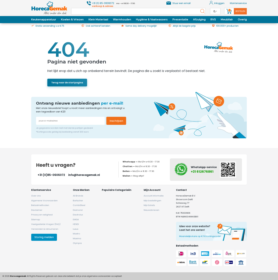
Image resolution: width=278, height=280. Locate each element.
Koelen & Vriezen (72, 19)
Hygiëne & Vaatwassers (152, 19)
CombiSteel (79, 205)
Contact (181, 190)
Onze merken (81, 190)
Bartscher (78, 200)
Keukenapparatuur (43, 19)
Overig (242, 19)
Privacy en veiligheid (42, 214)
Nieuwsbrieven (151, 210)
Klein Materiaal (98, 19)
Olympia (77, 243)
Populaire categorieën (116, 190)
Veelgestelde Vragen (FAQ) (45, 224)
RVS (213, 19)
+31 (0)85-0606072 (51, 175)
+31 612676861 (202, 171)
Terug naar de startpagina (67, 82)
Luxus (75, 229)
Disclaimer (36, 210)
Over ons (36, 195)
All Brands (78, 195)
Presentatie (180, 19)
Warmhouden (122, 19)
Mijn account (152, 190)
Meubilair (227, 19)
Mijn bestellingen (152, 200)
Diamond (78, 210)
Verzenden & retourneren (44, 229)
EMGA (76, 219)
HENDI (76, 224)
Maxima (77, 238)
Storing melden (44, 237)
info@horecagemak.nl (84, 175)
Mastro (76, 233)
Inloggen (219, 3)
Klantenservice (238, 3)
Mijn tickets (149, 205)
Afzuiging (199, 19)
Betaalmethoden (40, 205)
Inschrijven (116, 121)
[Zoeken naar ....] (202, 11)
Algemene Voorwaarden (44, 200)
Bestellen (240, 11)
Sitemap (35, 219)
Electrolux (78, 214)
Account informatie (154, 195)
